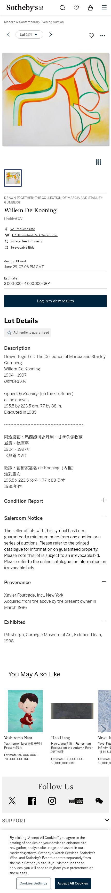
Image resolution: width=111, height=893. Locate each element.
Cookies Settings (33, 883)
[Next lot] (50, 34)
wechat (99, 800)
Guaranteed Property (26, 241)
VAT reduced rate (22, 229)
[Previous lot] (8, 34)
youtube (75, 801)
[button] (55, 99)
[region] (55, 861)
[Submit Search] (62, 7)
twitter (12, 801)
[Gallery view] (98, 162)
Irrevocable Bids (22, 247)
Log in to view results (55, 301)
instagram (52, 801)
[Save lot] (91, 35)
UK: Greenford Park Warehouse (35, 235)
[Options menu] (103, 35)
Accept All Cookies (73, 883)
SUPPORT (14, 821)
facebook (32, 801)
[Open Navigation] (104, 8)
